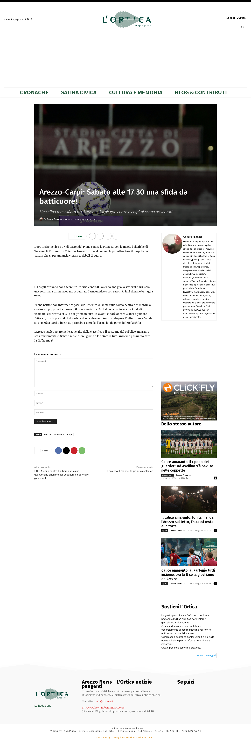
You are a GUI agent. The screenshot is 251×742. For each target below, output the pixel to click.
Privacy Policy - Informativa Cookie (103, 707)
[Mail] (212, 11)
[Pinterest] (218, 11)
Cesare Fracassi (54, 219)
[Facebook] (199, 11)
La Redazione (42, 705)
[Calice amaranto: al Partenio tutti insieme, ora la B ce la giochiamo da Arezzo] (189, 552)
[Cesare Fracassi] (41, 219)
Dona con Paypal (206, 655)
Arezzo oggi (167, 475)
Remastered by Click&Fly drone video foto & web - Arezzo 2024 (125, 737)
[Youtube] (243, 11)
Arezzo (47, 434)
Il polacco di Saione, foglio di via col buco (130, 471)
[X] (231, 11)
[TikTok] (224, 11)
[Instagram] (205, 11)
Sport (164, 531)
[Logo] (125, 19)
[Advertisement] (93, 270)
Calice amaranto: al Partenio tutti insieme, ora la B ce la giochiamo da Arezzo (188, 574)
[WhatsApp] (237, 11)
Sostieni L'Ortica (236, 17)
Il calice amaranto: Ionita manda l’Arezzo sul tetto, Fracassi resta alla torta (187, 521)
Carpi (69, 434)
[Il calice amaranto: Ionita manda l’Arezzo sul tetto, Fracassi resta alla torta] (189, 499)
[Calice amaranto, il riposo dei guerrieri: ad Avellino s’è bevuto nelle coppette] (189, 444)
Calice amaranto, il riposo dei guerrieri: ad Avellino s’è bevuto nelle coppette (187, 466)
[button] (243, 27)
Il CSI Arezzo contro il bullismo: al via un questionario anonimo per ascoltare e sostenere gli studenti (61, 475)
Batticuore (59, 434)
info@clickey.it (104, 701)
